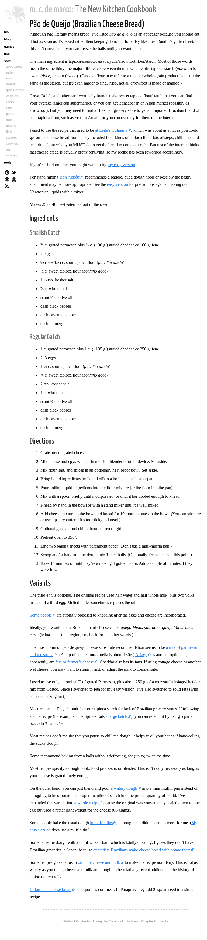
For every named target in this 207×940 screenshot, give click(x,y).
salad (10, 72)
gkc (7, 54)
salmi (8, 61)
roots (10, 102)
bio (6, 32)
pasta (10, 114)
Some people (41, 615)
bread (10, 84)
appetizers (14, 66)
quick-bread (15, 90)
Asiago (141, 654)
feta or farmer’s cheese (75, 662)
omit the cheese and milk (99, 862)
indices (11, 155)
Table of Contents (76, 921)
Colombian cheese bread (50, 889)
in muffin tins (101, 822)
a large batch (116, 716)
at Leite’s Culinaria (111, 130)
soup (9, 78)
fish (9, 132)
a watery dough (124, 788)
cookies (12, 143)
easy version (117, 184)
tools (8, 163)
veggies (12, 96)
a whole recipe (86, 802)
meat (10, 120)
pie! (9, 149)
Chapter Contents (154, 921)
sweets (11, 138)
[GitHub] (7, 179)
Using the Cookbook (108, 921)
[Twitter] (14, 172)
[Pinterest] (7, 172)
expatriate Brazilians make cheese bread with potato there (142, 850)
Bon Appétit (70, 177)
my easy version (121, 164)
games (9, 46)
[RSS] (7, 186)
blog (7, 39)
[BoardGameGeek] (14, 179)
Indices (132, 921)
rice (9, 108)
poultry (11, 126)
